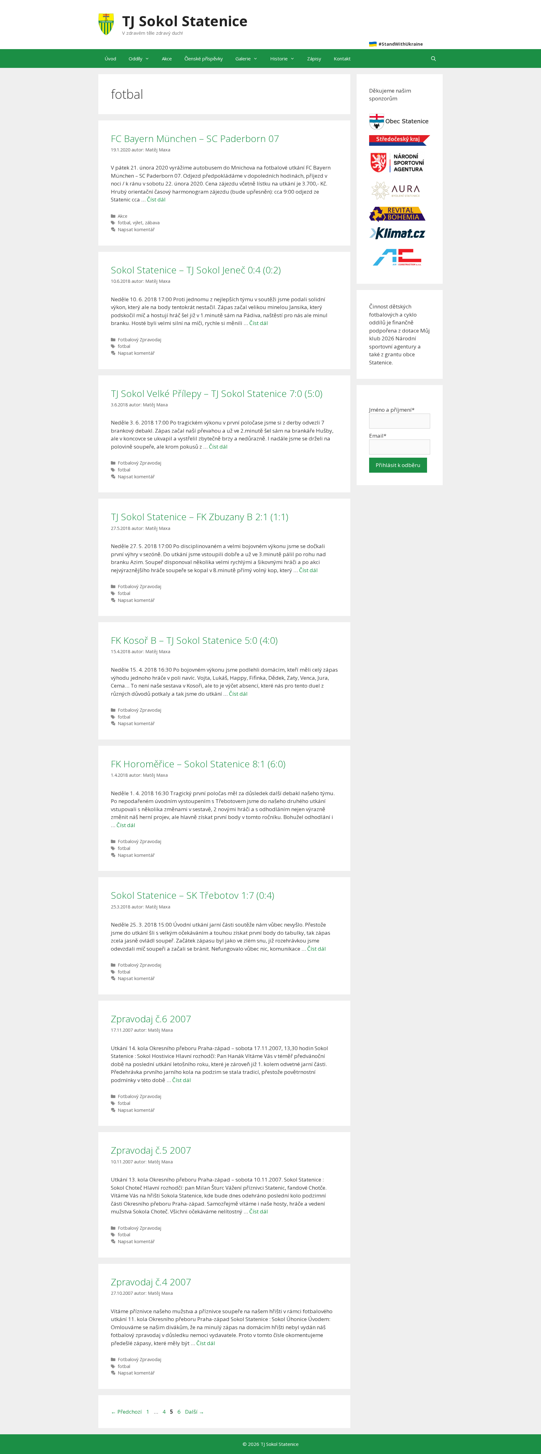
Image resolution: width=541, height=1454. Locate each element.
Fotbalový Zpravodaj (139, 340)
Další (194, 1411)
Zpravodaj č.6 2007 (151, 1018)
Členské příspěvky (203, 58)
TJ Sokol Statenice (185, 20)
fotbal (124, 223)
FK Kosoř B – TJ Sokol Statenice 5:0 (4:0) (194, 640)
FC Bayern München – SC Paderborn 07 (195, 138)
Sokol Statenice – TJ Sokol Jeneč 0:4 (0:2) (196, 269)
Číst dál (156, 199)
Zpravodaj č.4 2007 (151, 1281)
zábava (152, 223)
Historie (279, 58)
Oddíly (135, 58)
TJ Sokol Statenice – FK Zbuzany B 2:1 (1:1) (199, 516)
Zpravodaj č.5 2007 (151, 1150)
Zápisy (314, 58)
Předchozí (126, 1411)
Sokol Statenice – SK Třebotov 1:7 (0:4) (192, 895)
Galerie (243, 58)
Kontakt (342, 58)
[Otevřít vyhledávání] (433, 58)
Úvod (110, 58)
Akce (167, 58)
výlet (137, 223)
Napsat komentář (136, 229)
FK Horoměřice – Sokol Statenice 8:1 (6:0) (198, 763)
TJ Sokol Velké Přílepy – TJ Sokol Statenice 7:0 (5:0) (216, 393)
